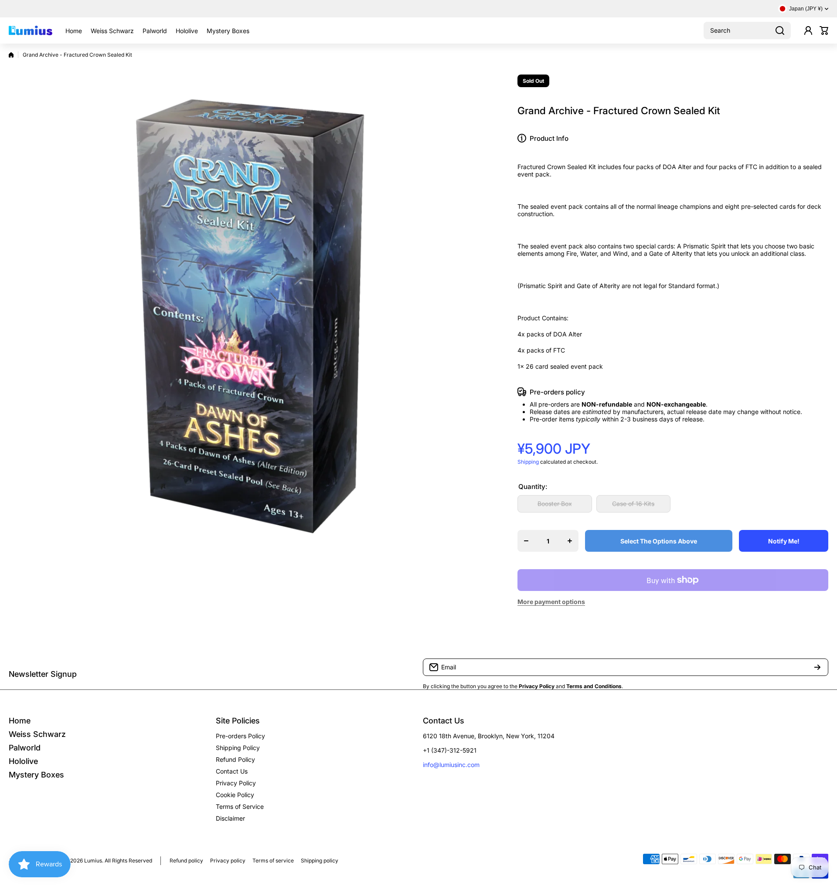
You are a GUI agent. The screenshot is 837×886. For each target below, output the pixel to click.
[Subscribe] (817, 667)
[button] (824, 30)
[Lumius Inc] (30, 30)
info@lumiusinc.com (451, 764)
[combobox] (747, 30)
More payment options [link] (551, 601)
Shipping (528, 461)
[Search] (780, 30)
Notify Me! (784, 541)
